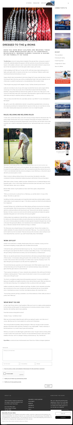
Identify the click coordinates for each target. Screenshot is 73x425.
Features (27, 47)
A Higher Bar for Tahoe (60, 63)
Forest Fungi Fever (59, 60)
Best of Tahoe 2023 (19, 47)
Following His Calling (60, 57)
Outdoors (32, 47)
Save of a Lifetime (59, 66)
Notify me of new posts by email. (13, 382)
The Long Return (59, 55)
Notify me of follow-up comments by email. (16, 378)
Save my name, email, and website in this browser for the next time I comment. (24, 368)
